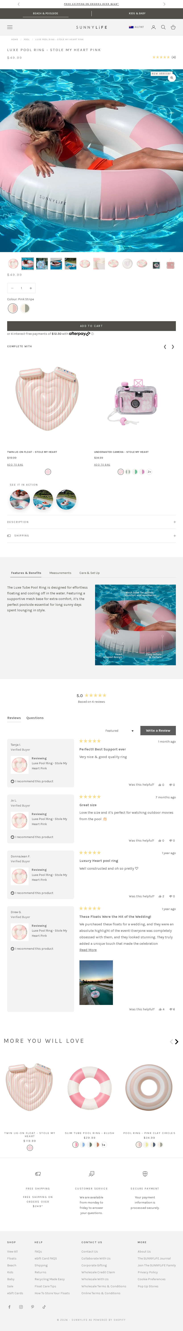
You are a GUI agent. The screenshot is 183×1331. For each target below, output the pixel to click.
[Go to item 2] (27, 263)
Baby (11, 1279)
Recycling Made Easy (50, 1279)
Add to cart (91, 326)
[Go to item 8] (113, 263)
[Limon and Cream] (146, 1144)
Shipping (41, 1265)
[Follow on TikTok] (44, 1307)
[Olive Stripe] (90, 1144)
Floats (12, 1258)
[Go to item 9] (127, 263)
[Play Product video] (20, 500)
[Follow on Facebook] (9, 1307)
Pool (27, 39)
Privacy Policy (148, 1272)
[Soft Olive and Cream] (25, 308)
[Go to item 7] (99, 263)
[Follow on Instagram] (21, 1307)
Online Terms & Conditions (101, 1293)
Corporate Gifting (94, 1265)
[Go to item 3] (42, 263)
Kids (10, 1272)
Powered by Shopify (110, 1320)
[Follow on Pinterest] (32, 1307)
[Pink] (48, 471)
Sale (10, 1286)
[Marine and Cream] (153, 1144)
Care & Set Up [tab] (89, 573)
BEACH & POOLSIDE (45, 13)
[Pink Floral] (121, 471)
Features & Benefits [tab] (26, 573)
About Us (144, 1251)
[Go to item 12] (170, 263)
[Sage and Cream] (160, 1144)
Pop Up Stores (148, 1286)
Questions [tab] (35, 718)
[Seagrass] (128, 471)
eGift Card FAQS (46, 1258)
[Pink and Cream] (139, 1144)
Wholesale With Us (95, 1279)
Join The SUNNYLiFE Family (157, 1265)
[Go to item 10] (142, 263)
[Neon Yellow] (135, 471)
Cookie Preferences (152, 1279)
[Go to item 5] (70, 263)
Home (14, 39)
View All (12, 1251)
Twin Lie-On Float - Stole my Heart (32, 452)
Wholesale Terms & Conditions (103, 1286)
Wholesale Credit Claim (98, 1272)
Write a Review (161, 731)
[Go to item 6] (85, 263)
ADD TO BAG (15, 464)
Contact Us (89, 1251)
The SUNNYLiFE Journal (154, 1258)
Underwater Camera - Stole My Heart (121, 452)
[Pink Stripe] (13, 308)
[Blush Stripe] (75, 1144)
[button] (164, 57)
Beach (11, 1265)
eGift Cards (15, 1293)
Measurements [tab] (60, 573)
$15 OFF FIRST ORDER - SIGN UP (91, 4)
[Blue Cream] (82, 1144)
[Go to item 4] (56, 263)
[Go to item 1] (13, 263)
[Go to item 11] (156, 263)
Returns (40, 1272)
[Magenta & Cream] (142, 471)
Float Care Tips (45, 1286)
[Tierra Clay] (97, 1144)
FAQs (38, 1251)
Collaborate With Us (96, 1258)
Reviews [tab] (14, 718)
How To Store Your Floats (52, 1293)
